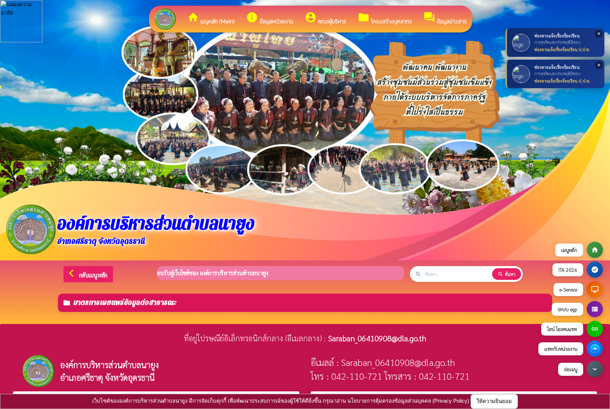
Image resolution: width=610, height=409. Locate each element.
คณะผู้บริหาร (325, 18)
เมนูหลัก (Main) (211, 18)
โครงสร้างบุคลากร (385, 18)
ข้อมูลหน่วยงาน (269, 18)
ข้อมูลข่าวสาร (445, 18)
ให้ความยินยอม (494, 401)
